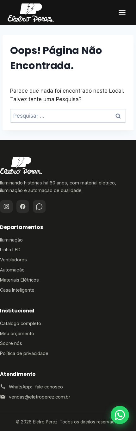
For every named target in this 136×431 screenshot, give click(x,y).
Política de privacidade (24, 353)
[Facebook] (22, 206)
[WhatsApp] (39, 206)
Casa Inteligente (17, 290)
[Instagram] (6, 206)
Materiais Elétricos (19, 279)
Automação (12, 269)
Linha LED (10, 249)
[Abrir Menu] (122, 12)
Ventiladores (13, 259)
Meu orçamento (17, 333)
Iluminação (11, 239)
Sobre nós (11, 343)
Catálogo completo (20, 323)
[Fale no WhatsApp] (120, 415)
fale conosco (49, 386)
